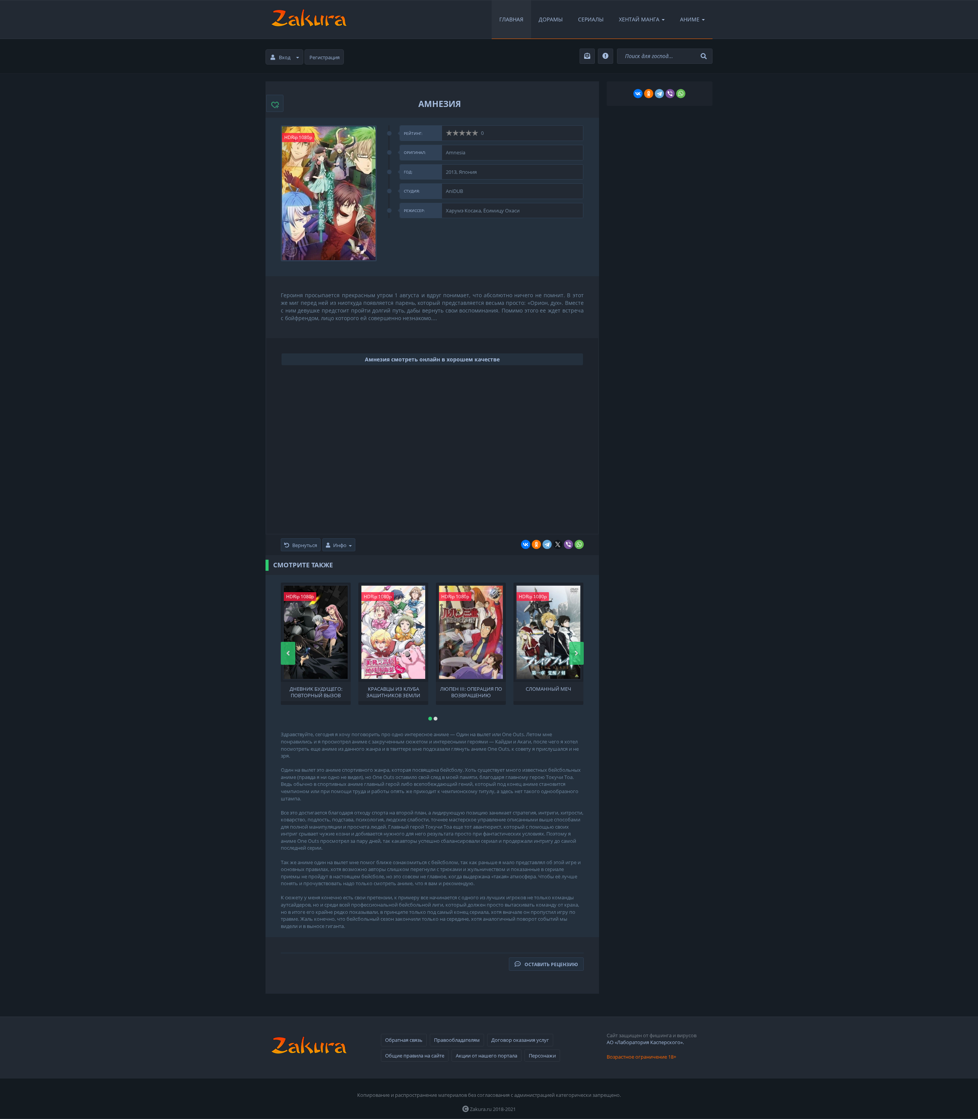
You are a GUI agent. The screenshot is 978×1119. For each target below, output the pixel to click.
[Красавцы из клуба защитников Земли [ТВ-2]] (393, 632)
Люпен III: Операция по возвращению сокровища (471, 691)
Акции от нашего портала (486, 1055)
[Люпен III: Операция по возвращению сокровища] (471, 632)
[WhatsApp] (579, 544)
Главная (511, 19)
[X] (557, 544)
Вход (284, 57)
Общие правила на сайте (414, 1055)
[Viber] (568, 544)
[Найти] (704, 56)
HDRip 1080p (298, 137)
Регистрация (324, 57)
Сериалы (591, 19)
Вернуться (304, 545)
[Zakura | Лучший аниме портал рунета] (308, 19)
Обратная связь (404, 1039)
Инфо (340, 545)
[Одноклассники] (536, 544)
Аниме (689, 19)
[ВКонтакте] (525, 544)
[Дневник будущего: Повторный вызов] (316, 632)
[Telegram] (547, 544)
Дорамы (551, 19)
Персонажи (542, 1055)
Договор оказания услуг (520, 1039)
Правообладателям (457, 1039)
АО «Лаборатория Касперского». (645, 1042)
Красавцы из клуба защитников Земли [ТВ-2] (393, 691)
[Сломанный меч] (548, 632)
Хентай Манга (639, 19)
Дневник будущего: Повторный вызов (316, 691)
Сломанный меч (548, 689)
